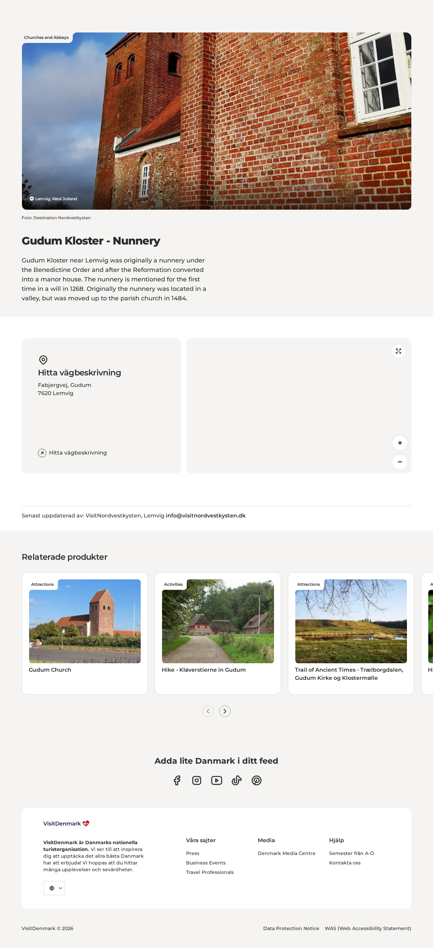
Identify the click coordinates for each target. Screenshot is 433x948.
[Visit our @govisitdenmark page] (237, 780)
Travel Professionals (210, 872)
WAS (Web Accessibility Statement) (368, 928)
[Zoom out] (400, 462)
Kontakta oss (345, 863)
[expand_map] (398, 351)
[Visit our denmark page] (177, 780)
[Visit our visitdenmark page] (217, 780)
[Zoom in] (400, 443)
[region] (298, 405)
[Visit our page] (197, 780)
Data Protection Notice (291, 928)
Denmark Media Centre (287, 853)
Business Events (206, 863)
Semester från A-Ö (351, 853)
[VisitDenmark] (66, 823)
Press (192, 853)
